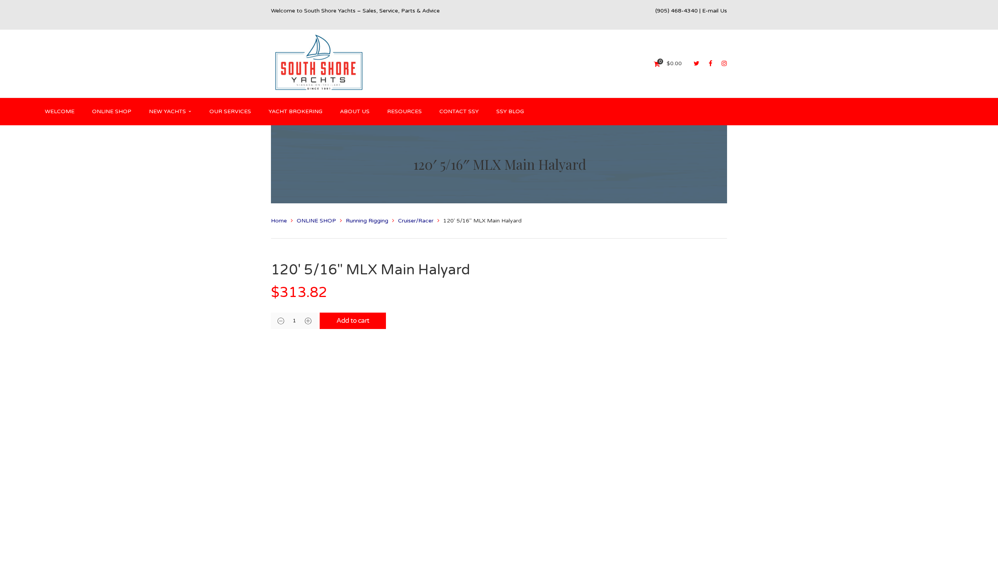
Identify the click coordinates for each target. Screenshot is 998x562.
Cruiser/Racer (416, 220)
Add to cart (353, 321)
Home (279, 220)
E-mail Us (714, 10)
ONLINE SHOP (316, 220)
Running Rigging (367, 220)
